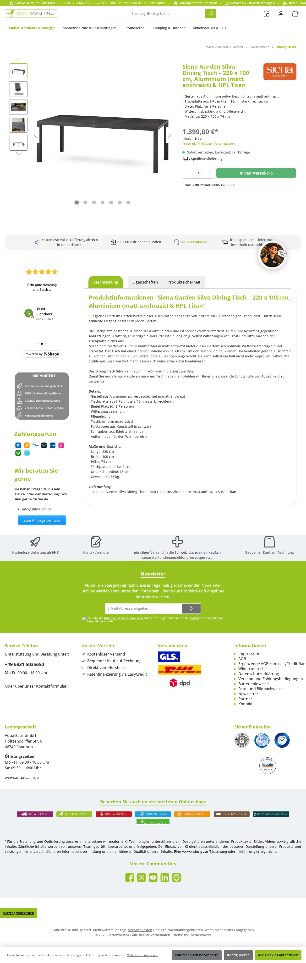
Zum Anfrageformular (41, 520)
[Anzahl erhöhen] (209, 173)
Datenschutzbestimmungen (123, 618)
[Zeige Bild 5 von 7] (111, 202)
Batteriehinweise (253, 683)
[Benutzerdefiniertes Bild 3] (282, 740)
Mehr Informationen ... (142, 955)
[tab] (105, 282)
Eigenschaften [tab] (145, 282)
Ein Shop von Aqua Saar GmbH (141, 3)
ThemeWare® (200, 935)
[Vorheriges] (35, 135)
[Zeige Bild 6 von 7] (120, 202)
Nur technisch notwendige (197, 955)
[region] (91, 135)
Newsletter (248, 693)
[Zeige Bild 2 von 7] (85, 202)
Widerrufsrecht (252, 668)
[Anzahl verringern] (187, 173)
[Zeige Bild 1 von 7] (77, 202)
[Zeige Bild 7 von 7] (128, 202)
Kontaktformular (96, 552)
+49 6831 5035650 (24, 664)
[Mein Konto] (281, 13)
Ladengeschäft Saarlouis (197, 3)
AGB (193, 618)
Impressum (248, 653)
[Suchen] (210, 13)
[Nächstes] (169, 135)
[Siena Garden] (279, 77)
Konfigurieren (238, 955)
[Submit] (191, 608)
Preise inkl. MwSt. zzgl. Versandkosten (208, 144)
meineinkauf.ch (208, 552)
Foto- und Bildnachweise (260, 688)
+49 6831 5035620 (194, 242)
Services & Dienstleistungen (252, 3)
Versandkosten (140, 930)
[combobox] (151, 13)
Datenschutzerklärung (258, 673)
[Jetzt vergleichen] (267, 13)
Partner (245, 698)
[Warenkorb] (295, 13)
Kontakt (245, 703)
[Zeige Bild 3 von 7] (94, 202)
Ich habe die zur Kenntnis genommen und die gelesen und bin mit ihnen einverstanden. (155, 620)
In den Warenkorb (256, 173)
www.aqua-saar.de (22, 777)
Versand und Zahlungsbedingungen (270, 678)
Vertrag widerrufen (18, 913)
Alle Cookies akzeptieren (278, 955)
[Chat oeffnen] (272, 255)
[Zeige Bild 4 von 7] (102, 202)
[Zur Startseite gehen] (31, 13)
